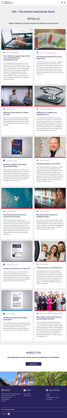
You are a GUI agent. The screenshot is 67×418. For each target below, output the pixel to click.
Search (62, 3)
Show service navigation (8, 409)
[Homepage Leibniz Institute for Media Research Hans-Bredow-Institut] (7, 3)
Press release (27, 393)
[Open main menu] (65, 3)
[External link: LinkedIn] (9, 414)
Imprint (48, 393)
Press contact (27, 395)
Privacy (48, 395)
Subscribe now (33, 364)
